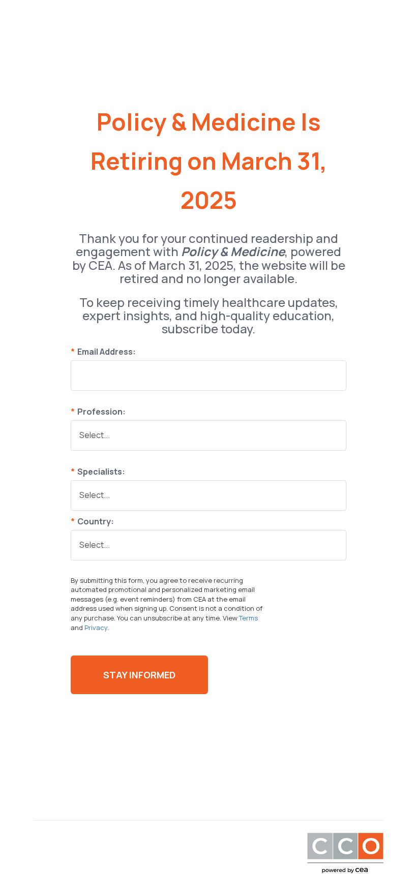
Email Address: (103, 351)
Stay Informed (139, 675)
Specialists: (98, 471)
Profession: (98, 411)
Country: (92, 521)
